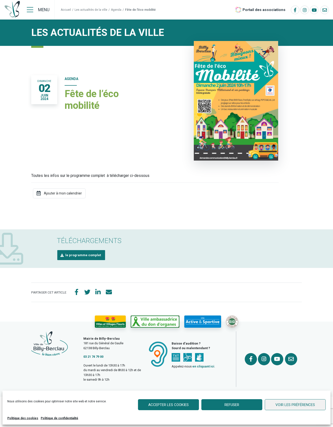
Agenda (116, 9)
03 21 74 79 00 (93, 356)
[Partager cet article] (109, 292)
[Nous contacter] (324, 10)
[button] (81, 255)
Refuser (232, 405)
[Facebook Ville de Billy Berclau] (295, 10)
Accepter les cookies (168, 405)
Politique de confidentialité (59, 418)
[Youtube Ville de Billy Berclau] (314, 10)
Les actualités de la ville (91, 9)
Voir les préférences (295, 405)
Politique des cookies (22, 418)
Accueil (66, 9)
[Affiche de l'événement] (236, 100)
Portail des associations (264, 10)
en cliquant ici (203, 366)
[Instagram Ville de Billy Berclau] (304, 10)
